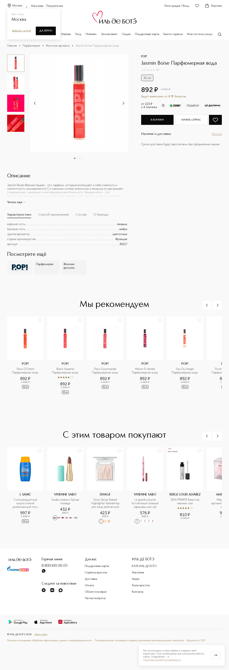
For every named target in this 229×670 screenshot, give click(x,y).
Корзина (216, 5)
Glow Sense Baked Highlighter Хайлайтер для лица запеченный (105, 503)
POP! (144, 56)
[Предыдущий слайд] (207, 305)
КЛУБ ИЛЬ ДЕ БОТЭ (144, 566)
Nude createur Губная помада (66, 501)
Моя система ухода (199, 34)
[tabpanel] (67, 234)
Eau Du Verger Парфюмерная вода (185, 370)
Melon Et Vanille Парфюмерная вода (145, 370)
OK (215, 655)
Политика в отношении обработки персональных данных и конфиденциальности (49, 640)
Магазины (37, 6)
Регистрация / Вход (177, 6)
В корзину (157, 120)
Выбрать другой (21, 31)
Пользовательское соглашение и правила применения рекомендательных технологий (139, 640)
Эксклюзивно (109, 34)
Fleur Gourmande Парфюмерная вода (105, 370)
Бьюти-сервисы (173, 34)
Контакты (137, 592)
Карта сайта (41, 634)
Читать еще (14, 202)
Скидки (126, 34)
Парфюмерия (31, 45)
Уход (78, 34)
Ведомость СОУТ (196, 640)
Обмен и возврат (96, 592)
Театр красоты (141, 585)
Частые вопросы (95, 598)
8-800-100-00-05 (55, 566)
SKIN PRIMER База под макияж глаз (185, 501)
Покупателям (54, 6)
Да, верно (45, 30)
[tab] (19, 215)
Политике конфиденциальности (162, 659)
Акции (135, 579)
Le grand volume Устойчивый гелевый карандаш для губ (145, 503)
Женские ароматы (58, 45)
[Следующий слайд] (35, 103)
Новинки (91, 34)
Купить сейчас (191, 120)
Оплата (89, 585)
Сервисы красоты (96, 572)
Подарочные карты (147, 34)
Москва (17, 5)
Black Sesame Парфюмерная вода (65, 370)
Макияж (66, 34)
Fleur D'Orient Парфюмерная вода (25, 370)
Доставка (91, 579)
